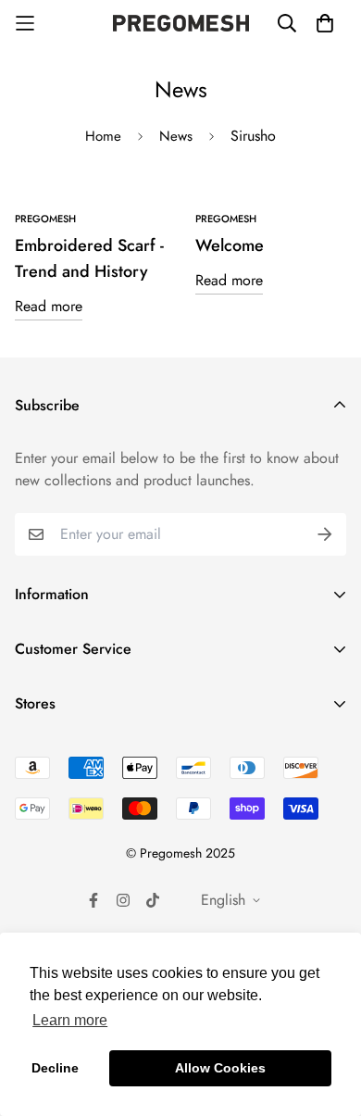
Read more (48, 306)
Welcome (229, 245)
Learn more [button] (69, 1020)
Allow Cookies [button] (220, 1067)
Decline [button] (55, 1067)
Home (103, 136)
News (176, 136)
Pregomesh (45, 218)
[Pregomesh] (181, 23)
